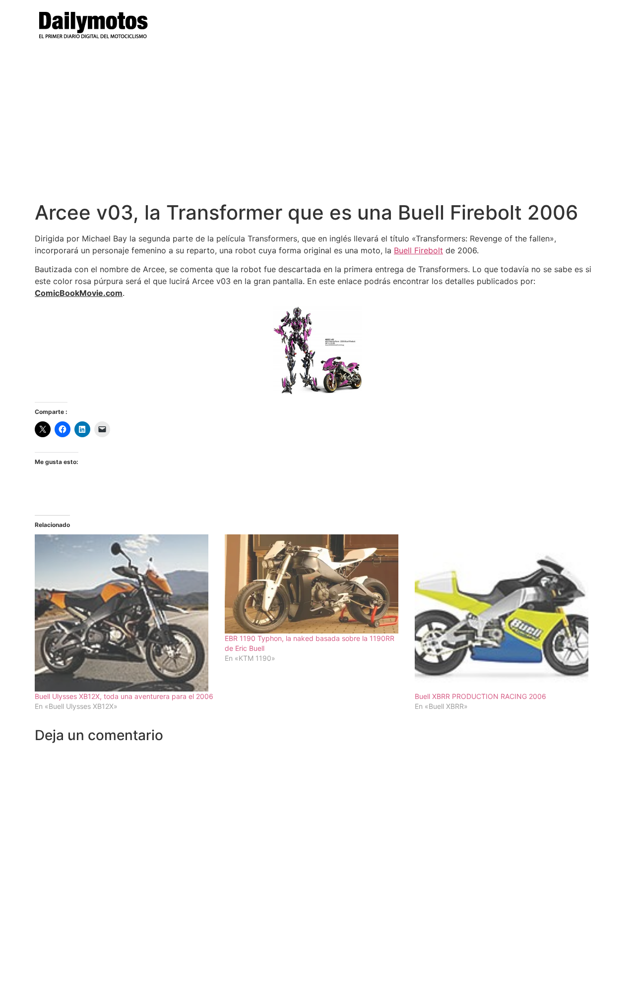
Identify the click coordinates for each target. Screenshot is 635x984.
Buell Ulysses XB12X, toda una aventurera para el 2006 (124, 696)
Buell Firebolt (418, 250)
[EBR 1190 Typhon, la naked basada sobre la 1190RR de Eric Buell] (315, 584)
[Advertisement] (317, 126)
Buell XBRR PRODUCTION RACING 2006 (480, 696)
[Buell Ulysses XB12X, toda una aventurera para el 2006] (125, 613)
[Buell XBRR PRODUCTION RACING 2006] (505, 613)
